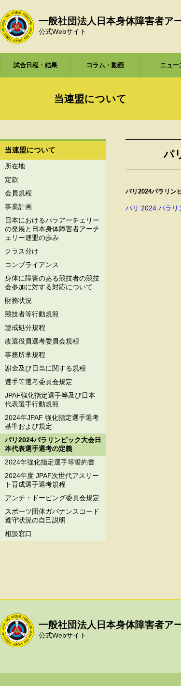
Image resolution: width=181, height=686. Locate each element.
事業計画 (18, 206)
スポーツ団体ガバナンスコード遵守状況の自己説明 (52, 515)
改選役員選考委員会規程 (42, 341)
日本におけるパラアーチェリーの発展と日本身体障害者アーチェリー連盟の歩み (52, 228)
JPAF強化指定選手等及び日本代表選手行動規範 (50, 399)
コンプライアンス (32, 264)
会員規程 (18, 193)
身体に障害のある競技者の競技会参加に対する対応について (52, 282)
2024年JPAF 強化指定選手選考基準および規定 (52, 422)
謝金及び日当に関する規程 (45, 368)
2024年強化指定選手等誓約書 (50, 462)
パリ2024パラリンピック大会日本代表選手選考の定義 (53, 444)
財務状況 (18, 300)
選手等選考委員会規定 (38, 382)
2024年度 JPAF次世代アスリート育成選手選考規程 (52, 480)
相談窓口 (18, 533)
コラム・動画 (105, 65)
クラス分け (22, 251)
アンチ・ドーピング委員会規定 (52, 498)
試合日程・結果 (35, 65)
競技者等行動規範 (32, 314)
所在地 (15, 166)
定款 (11, 179)
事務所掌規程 (25, 354)
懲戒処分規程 (25, 327)
